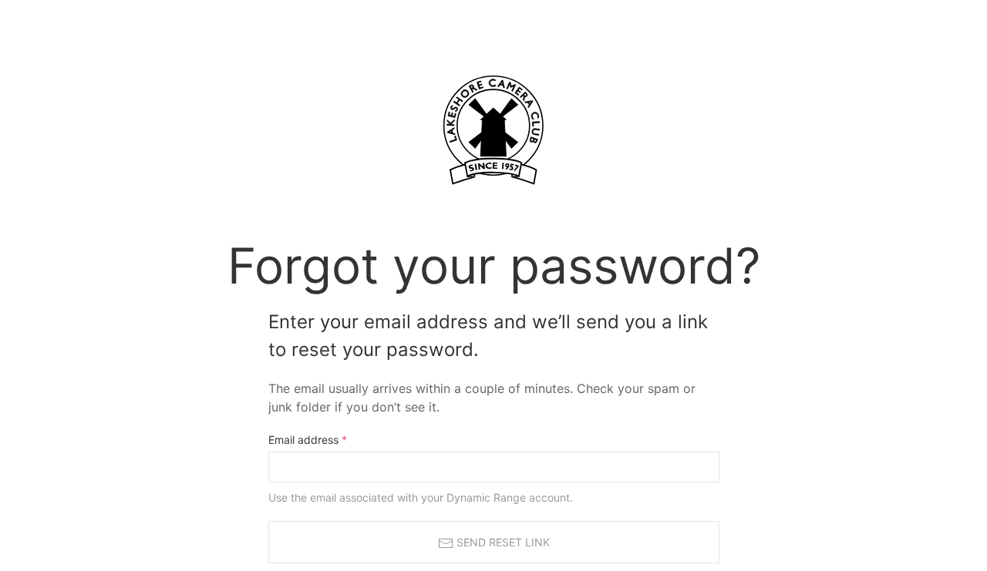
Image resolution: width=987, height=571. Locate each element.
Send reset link (501, 542)
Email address (307, 439)
